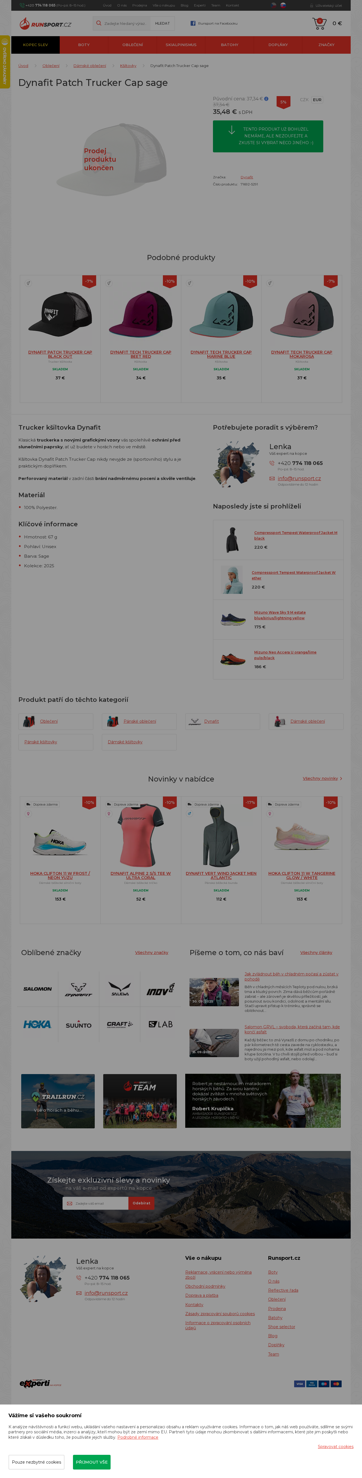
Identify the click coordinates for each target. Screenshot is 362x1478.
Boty (84, 44)
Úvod (107, 5)
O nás (122, 5)
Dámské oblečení (90, 65)
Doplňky (278, 44)
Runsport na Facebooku (218, 23)
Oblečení (132, 44)
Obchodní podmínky (205, 1286)
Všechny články (316, 952)
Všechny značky (151, 952)
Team (215, 5)
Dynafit (247, 177)
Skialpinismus (181, 44)
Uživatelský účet (329, 5)
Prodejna (139, 5)
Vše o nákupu (164, 5)
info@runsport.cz (299, 478)
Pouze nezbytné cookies (36, 1462)
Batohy (229, 44)
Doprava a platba (201, 1295)
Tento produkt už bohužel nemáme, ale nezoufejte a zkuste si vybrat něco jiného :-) (276, 136)
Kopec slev (35, 44)
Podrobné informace (137, 1437)
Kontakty (194, 1304)
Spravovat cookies (336, 1446)
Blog (184, 5)
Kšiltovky (128, 65)
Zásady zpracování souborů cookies (220, 1313)
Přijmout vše (92, 1462)
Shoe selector (281, 1326)
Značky (326, 44)
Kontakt (232, 5)
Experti (200, 5)
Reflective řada (283, 1290)
